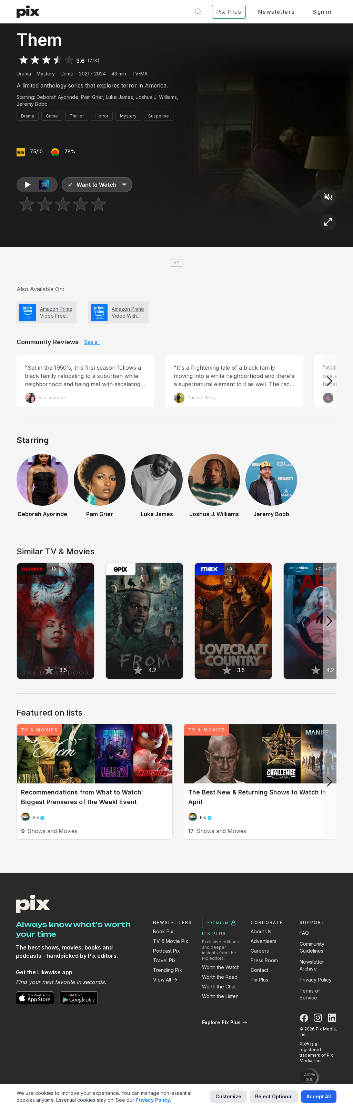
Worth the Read (220, 977)
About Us (261, 931)
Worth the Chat (219, 986)
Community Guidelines (312, 947)
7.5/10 (36, 151)
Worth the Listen (220, 996)
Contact (259, 970)
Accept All (318, 1096)
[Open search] (198, 11)
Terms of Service (310, 994)
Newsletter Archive (312, 965)
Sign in (321, 11)
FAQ (304, 933)
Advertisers (263, 941)
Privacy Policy (316, 980)
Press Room (264, 960)
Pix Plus (259, 980)
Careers (260, 951)
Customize (228, 1096)
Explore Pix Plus (221, 1022)
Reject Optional (274, 1096)
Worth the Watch (221, 967)
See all (92, 342)
